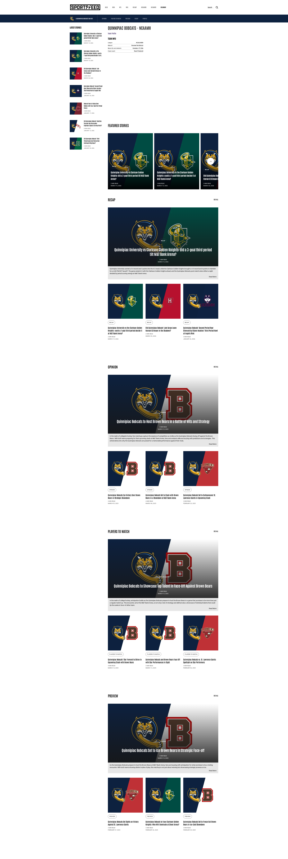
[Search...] (217, 7)
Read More (212, 277)
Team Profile (112, 33)
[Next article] (210, 161)
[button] (106, 7)
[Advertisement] (163, 352)
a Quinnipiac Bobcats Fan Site (84, 18)
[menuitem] (106, 7)
